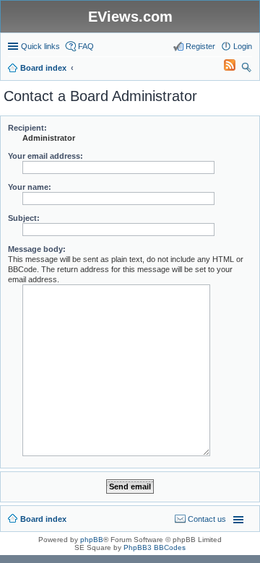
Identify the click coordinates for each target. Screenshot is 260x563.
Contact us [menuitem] (207, 519)
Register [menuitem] (200, 46)
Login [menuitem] (242, 46)
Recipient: (27, 127)
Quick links (40, 46)
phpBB (91, 540)
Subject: (24, 218)
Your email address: (45, 156)
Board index (43, 519)
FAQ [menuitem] (86, 46)
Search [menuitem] (246, 69)
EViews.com (130, 17)
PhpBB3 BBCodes (155, 547)
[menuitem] (223, 68)
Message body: (37, 249)
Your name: (29, 187)
